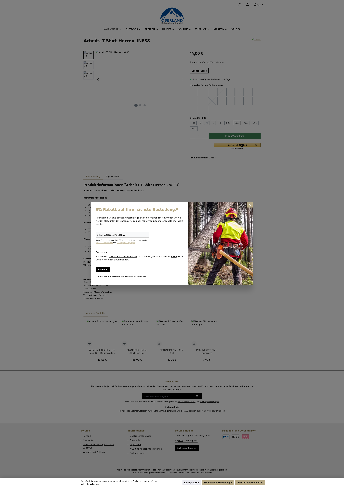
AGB (173, 256)
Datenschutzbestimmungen (123, 256)
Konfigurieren (191, 482)
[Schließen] (250, 205)
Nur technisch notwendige (218, 482)
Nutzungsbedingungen (126, 243)
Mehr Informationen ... (90, 484)
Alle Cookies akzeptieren (250, 482)
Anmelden (102, 269)
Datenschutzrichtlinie (104, 243)
